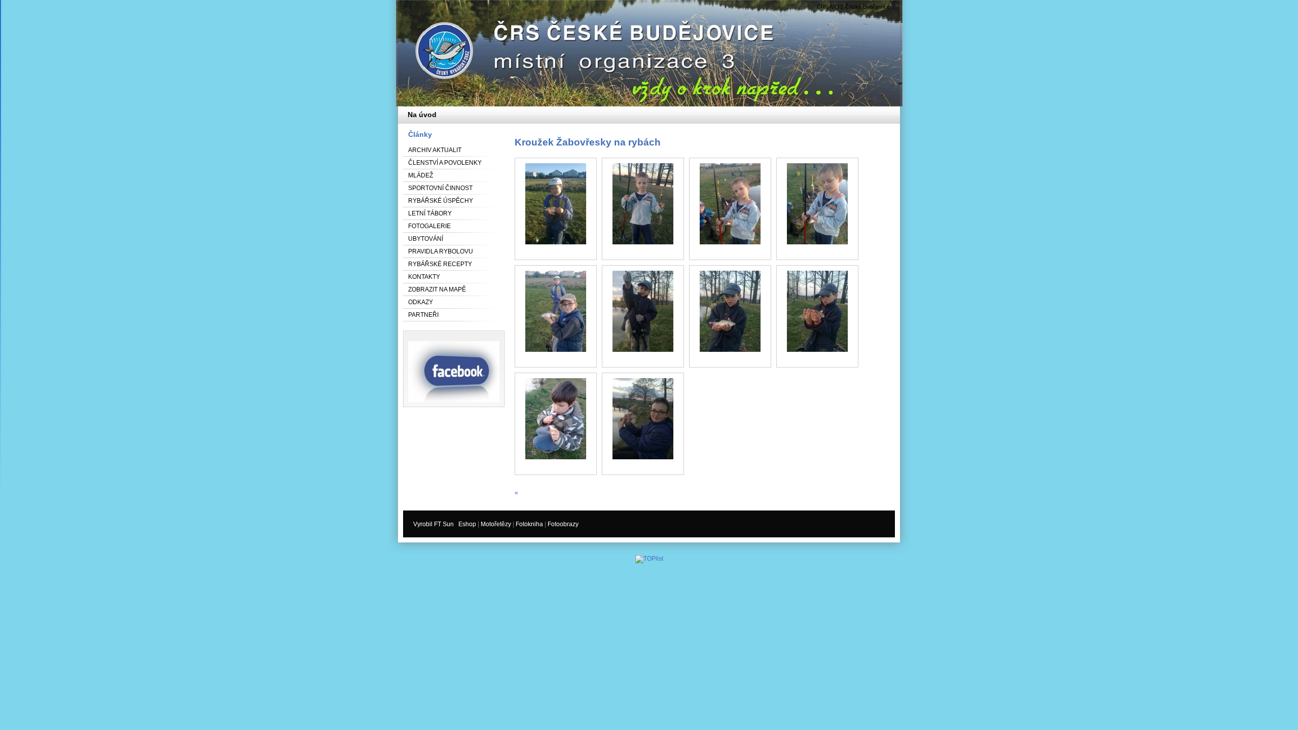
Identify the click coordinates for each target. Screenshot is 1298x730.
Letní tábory (430, 213)
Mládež (420, 175)
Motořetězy (496, 524)
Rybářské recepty (440, 264)
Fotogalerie (429, 226)
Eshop (467, 524)
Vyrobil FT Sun (433, 524)
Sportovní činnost (440, 188)
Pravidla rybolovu (440, 251)
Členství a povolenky (445, 162)
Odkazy (420, 302)
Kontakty (424, 276)
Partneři (423, 314)
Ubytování (425, 238)
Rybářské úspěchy (440, 200)
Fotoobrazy (563, 524)
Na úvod (422, 115)
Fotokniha (529, 524)
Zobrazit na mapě (437, 289)
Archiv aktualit (434, 150)
